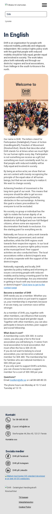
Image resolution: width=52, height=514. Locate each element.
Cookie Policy (25, 507)
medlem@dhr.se (18, 380)
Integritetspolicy (26, 502)
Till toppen (23, 497)
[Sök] (46, 14)
